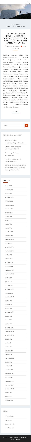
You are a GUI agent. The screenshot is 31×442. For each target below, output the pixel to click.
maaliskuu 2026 (9, 205)
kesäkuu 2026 (8, 193)
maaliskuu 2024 (9, 270)
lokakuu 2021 (8, 316)
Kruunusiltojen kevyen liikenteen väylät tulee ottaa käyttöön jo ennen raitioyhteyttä (15, 38)
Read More (16, 111)
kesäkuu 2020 (8, 347)
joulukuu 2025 (9, 213)
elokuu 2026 (8, 186)
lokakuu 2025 (8, 216)
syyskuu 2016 (8, 396)
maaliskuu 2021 (9, 331)
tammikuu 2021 (9, 335)
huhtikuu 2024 (9, 266)
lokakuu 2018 (8, 362)
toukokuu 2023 (9, 289)
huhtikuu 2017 (9, 377)
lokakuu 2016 (8, 393)
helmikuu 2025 (9, 243)
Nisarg (18, 439)
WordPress (24, 437)
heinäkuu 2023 (9, 285)
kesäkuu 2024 (8, 258)
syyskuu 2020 (8, 343)
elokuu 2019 (8, 354)
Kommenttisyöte (10, 424)
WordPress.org (9, 428)
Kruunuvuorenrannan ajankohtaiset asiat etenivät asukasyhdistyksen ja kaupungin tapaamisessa (15, 167)
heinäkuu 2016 (9, 400)
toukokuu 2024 (9, 262)
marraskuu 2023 (9, 274)
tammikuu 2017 (9, 389)
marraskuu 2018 (9, 358)
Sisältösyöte (8, 420)
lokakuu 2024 (8, 255)
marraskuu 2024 (9, 251)
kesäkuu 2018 (8, 366)
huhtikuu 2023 (9, 293)
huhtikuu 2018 (9, 370)
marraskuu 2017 (9, 373)
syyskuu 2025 (8, 220)
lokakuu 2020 (8, 339)
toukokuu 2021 (9, 327)
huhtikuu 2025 (9, 235)
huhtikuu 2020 (9, 350)
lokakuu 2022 (8, 301)
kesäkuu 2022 (8, 308)
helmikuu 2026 (9, 209)
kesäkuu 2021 (8, 324)
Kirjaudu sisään (9, 416)
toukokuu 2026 (9, 197)
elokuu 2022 (8, 304)
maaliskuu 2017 (9, 381)
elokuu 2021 (8, 320)
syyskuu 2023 (8, 282)
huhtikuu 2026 (9, 201)
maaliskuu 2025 (9, 239)
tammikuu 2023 (9, 297)
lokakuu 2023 (8, 278)
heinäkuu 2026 (9, 190)
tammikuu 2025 (9, 247)
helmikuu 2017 (9, 385)
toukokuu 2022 (9, 312)
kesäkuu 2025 (8, 228)
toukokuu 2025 (9, 232)
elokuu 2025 (8, 224)
